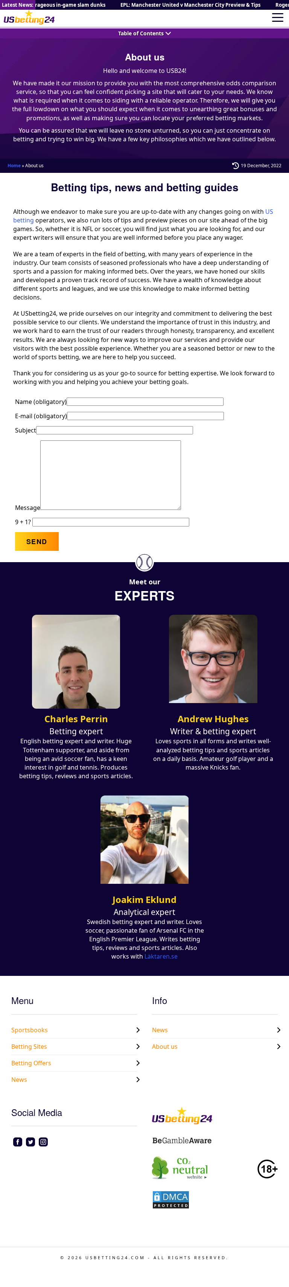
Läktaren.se (161, 956)
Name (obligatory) (41, 402)
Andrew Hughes (213, 718)
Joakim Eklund (144, 899)
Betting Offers (31, 1063)
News (19, 1079)
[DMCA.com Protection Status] (171, 1199)
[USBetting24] (29, 16)
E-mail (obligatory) (41, 416)
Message (27, 508)
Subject (25, 430)
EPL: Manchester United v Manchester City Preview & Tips (185, 5)
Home (14, 165)
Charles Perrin (76, 718)
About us (165, 1046)
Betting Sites (29, 1046)
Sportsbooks (29, 1030)
